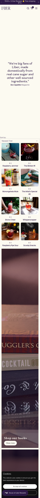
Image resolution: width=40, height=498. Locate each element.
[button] (28, 8)
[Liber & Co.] (6, 8)
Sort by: (3, 137)
